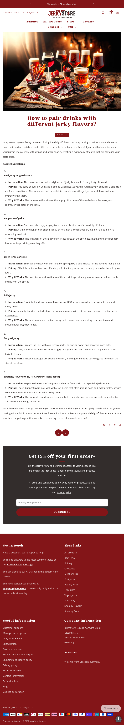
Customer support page (20, 564)
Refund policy (10, 681)
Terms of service (12, 670)
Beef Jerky (69, 557)
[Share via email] (119, 425)
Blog (5, 686)
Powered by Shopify (11, 721)
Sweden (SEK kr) (12, 12)
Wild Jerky (69, 600)
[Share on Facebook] (104, 425)
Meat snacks (71, 573)
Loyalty (88, 22)
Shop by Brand (72, 611)
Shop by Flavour (73, 605)
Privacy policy (10, 665)
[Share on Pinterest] (114, 425)
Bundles (32, 22)
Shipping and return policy (17, 659)
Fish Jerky (69, 589)
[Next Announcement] (93, 4)
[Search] (103, 12)
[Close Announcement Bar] (121, 4)
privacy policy (64, 492)
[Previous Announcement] (31, 4)
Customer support (13, 627)
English (31, 12)
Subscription (10, 643)
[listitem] (62, 4)
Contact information (14, 675)
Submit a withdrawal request (18, 654)
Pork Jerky (69, 579)
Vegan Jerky (70, 595)
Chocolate (69, 568)
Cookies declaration (13, 691)
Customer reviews (12, 649)
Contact (53, 27)
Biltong (68, 563)
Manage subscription (14, 633)
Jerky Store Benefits (13, 638)
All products (52, 22)
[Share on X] (109, 425)
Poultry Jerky (71, 584)
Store (71, 22)
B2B (70, 27)
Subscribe (62, 512)
